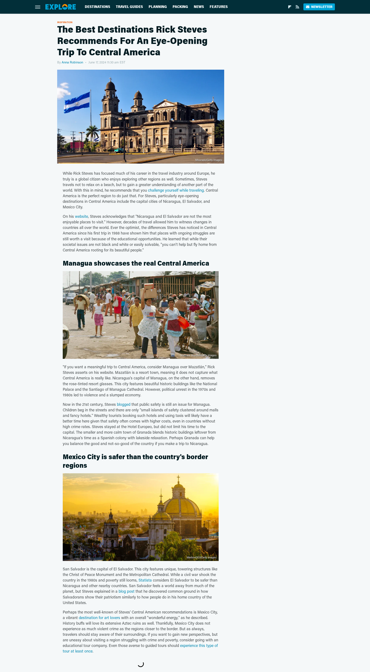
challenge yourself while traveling (176, 190)
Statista (145, 580)
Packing (180, 7)
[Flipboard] (289, 7)
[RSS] (297, 7)
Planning (158, 7)
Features (219, 7)
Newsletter (321, 7)
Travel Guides (129, 7)
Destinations (97, 7)
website (81, 216)
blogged (123, 404)
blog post (126, 591)
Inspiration (64, 22)
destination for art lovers (99, 617)
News (199, 7)
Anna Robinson (72, 62)
